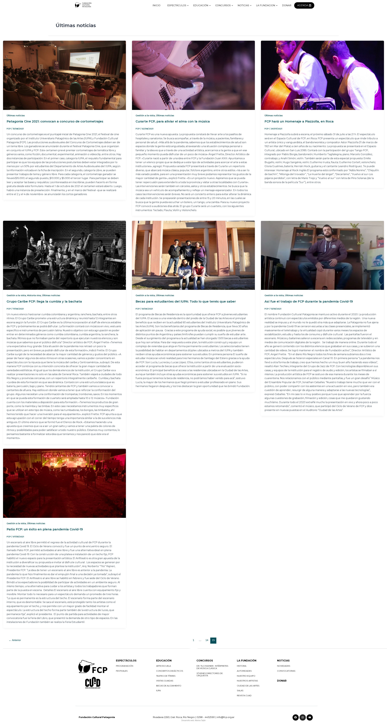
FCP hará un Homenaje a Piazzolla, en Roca (299, 121)
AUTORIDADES (244, 671)
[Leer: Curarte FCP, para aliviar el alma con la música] (193, 75)
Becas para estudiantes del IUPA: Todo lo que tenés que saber (186, 301)
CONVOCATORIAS (286, 671)
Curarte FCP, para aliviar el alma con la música (173, 121)
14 (206, 640)
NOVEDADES (283, 666)
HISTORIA (241, 666)
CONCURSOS (223, 5)
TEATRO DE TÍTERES (166, 676)
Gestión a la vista (145, 115)
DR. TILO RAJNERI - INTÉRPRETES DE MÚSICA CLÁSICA (212, 667)
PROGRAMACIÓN (124, 666)
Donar (286, 5)
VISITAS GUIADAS (164, 680)
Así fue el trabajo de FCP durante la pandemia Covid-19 (309, 301)
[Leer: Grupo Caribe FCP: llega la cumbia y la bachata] (64, 255)
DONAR (281, 680)
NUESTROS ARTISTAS (247, 680)
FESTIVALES (122, 671)
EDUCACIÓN (200, 5)
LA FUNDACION (265, 5)
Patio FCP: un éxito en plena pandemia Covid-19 (45, 529)
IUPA (158, 690)
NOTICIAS (243, 5)
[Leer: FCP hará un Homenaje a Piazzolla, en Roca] (322, 75)
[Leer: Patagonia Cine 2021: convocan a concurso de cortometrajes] (64, 75)
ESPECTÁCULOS (176, 5)
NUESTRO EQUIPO (246, 676)
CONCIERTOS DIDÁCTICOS (169, 671)
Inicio (156, 5)
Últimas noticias (16, 115)
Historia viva (34, 295)
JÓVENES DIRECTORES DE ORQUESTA (210, 674)
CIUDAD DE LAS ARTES (248, 685)
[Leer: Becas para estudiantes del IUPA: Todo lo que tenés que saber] (193, 255)
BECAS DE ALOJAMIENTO (168, 685)
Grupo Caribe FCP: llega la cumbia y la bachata (44, 301)
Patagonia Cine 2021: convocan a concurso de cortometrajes (55, 121)
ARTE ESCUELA (163, 666)
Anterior (15, 640)
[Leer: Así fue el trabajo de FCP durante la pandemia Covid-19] (322, 255)
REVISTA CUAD (244, 695)
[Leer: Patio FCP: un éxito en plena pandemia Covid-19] (64, 483)
